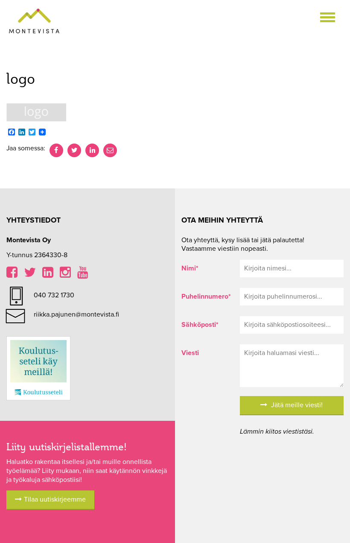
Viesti (190, 353)
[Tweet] (74, 150)
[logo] (36, 112)
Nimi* (189, 268)
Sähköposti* (200, 324)
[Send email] (110, 150)
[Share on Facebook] (56, 150)
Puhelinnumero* (204, 296)
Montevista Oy (34, 21)
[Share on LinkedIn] (92, 150)
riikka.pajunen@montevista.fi (76, 314)
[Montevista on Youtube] (82, 274)
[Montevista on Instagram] (65, 274)
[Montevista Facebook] (12, 274)
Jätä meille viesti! (296, 405)
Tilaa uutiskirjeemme (55, 499)
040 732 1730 (54, 295)
